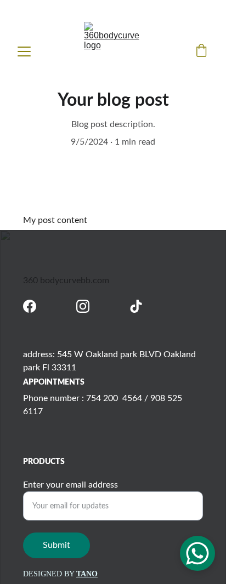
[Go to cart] (201, 51)
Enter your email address (70, 484)
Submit (56, 545)
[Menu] (24, 51)
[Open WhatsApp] (197, 553)
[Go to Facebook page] (29, 306)
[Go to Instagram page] (82, 306)
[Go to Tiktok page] (136, 306)
